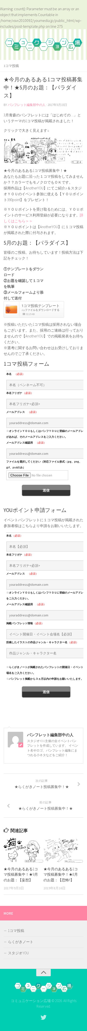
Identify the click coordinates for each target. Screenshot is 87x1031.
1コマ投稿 (11, 66)
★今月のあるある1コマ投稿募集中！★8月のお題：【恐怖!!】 (61, 874)
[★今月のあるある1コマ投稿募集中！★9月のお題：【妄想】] (23, 850)
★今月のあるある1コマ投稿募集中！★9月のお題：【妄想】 (21, 874)
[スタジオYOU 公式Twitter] (43, 1017)
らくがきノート (20, 941)
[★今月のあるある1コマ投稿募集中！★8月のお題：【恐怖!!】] (63, 850)
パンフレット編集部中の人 (26, 105)
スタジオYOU (18, 953)
